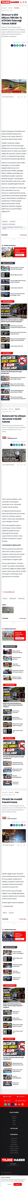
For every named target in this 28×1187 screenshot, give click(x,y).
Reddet (9, 1184)
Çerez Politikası (14, 1153)
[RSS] (22, 1104)
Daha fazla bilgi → (19, 1181)
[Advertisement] (14, 63)
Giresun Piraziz (8, 906)
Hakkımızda (14, 1138)
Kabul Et (17, 1184)
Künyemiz (22, 1096)
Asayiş (14, 1120)
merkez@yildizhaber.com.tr (10, 1175)
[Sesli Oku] (18, 97)
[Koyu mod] (21, 2)
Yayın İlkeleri (14, 1144)
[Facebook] (8, 1104)
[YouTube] (19, 1104)
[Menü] (26, 2)
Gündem (14, 1116)
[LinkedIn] (15, 1104)
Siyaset (14, 1118)
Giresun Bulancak (9, 592)
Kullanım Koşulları (14, 1146)
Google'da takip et (9, 97)
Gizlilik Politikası (22, 1101)
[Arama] (23, 2)
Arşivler (8, 1101)
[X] (12, 1104)
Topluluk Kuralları (14, 1148)
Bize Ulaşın (8, 1096)
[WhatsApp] (5, 1104)
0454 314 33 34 (7, 1172)
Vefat (14, 1124)
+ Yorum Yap (22, 235)
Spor (14, 1122)
